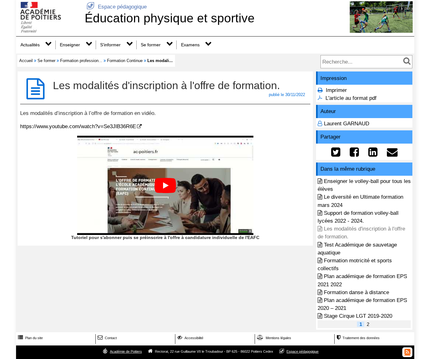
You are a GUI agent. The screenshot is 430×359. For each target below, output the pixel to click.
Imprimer (336, 90)
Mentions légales (274, 338)
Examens (190, 44)
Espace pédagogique (117, 7)
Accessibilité (190, 338)
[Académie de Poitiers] (49, 31)
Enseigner (70, 44)
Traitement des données (358, 338)
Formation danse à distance (356, 292)
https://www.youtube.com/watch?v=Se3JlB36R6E (78, 126)
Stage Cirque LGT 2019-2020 (358, 316)
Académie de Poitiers (126, 351)
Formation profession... (81, 60)
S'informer (110, 44)
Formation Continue (125, 60)
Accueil (26, 60)
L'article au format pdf (350, 98)
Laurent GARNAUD (346, 124)
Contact (107, 338)
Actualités (30, 44)
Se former (151, 44)
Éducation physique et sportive (170, 18)
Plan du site (30, 338)
